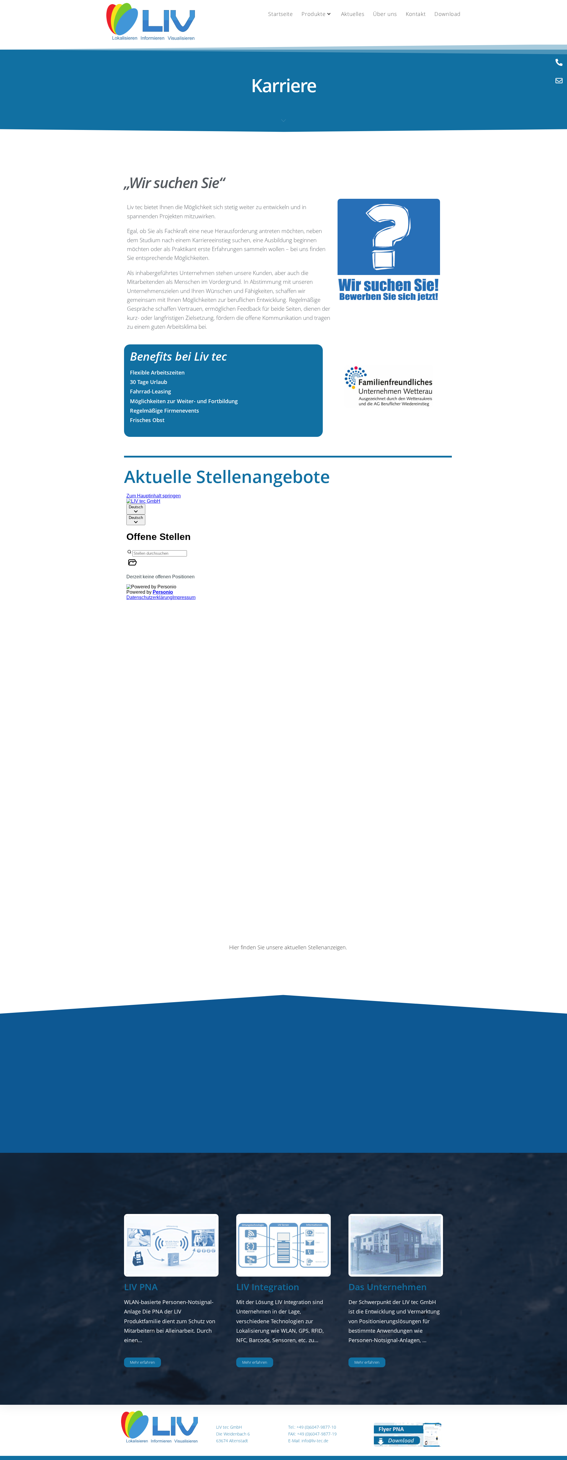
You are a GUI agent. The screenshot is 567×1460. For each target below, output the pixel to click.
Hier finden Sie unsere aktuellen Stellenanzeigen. (288, 947)
